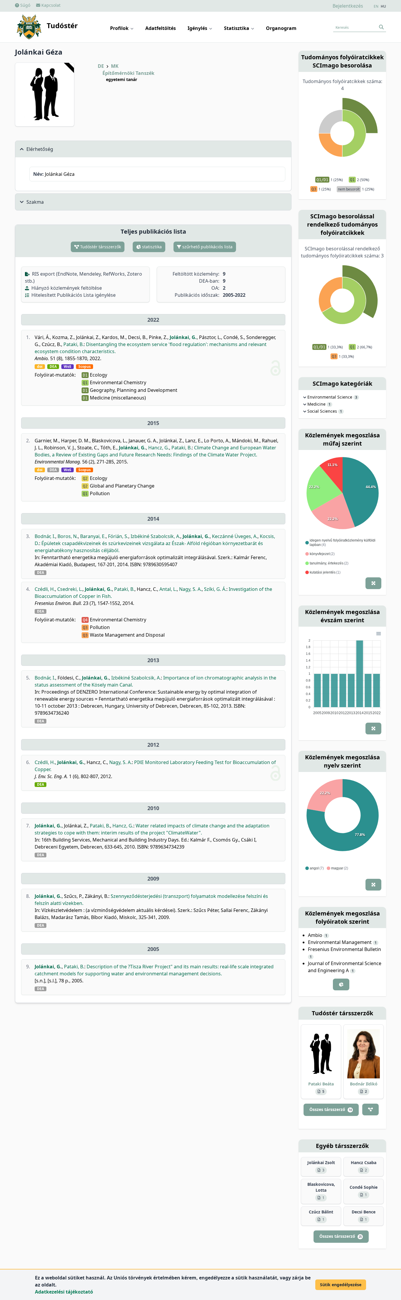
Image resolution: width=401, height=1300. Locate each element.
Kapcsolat (50, 5)
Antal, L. (168, 589)
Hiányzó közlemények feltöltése (66, 288)
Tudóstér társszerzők (100, 246)
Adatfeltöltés (160, 28)
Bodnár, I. (45, 536)
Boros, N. (68, 536)
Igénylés (198, 28)
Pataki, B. (73, 344)
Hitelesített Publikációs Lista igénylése (73, 295)
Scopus (84, 366)
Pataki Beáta (321, 1084)
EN (376, 6)
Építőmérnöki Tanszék (128, 73)
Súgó (24, 5)
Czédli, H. (45, 589)
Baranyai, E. (93, 536)
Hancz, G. (158, 447)
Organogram (281, 28)
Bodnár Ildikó (364, 1084)
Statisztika (237, 28)
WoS (67, 366)
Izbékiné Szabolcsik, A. (155, 536)
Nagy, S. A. (190, 589)
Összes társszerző (330, 1109)
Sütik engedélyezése (340, 1284)
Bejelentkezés (348, 6)
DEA (53, 366)
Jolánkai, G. (183, 337)
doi (40, 366)
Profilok (120, 28)
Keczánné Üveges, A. (234, 536)
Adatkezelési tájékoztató (64, 1292)
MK (115, 66)
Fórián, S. (118, 536)
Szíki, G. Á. (215, 589)
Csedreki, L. (69, 589)
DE (101, 66)
